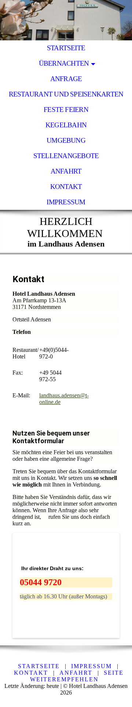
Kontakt (66, 186)
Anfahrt (66, 171)
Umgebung (66, 140)
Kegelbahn (66, 125)
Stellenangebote (66, 156)
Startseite (66, 48)
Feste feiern (66, 109)
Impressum (66, 202)
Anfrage (66, 79)
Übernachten (64, 63)
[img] (66, 20)
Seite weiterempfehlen (77, 676)
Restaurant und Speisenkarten (66, 94)
